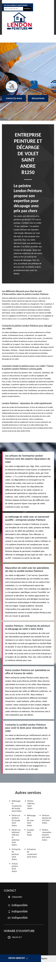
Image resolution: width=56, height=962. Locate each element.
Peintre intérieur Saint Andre (31, 805)
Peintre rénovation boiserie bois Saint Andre (46, 835)
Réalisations (38, 99)
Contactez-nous (14, 99)
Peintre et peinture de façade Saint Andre (16, 821)
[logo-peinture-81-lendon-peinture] (19, 21)
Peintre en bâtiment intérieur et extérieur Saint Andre (16, 837)
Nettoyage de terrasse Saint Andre (31, 821)
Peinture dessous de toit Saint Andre (46, 819)
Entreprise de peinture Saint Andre (16, 854)
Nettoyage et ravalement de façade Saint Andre (16, 806)
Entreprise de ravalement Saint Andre (32, 853)
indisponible (11, 2)
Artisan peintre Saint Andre (15, 867)
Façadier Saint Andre (30, 832)
